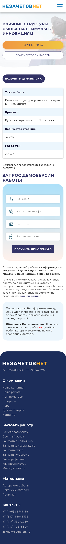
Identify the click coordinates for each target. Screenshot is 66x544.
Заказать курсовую (16, 454)
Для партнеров (13, 410)
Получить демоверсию (23, 78)
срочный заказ (33, 45)
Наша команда (13, 387)
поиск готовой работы (33, 55)
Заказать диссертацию (19, 445)
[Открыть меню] (59, 6)
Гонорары (9, 401)
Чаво (6, 405)
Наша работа (11, 392)
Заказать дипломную (18, 441)
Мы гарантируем (15, 463)
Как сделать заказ (15, 432)
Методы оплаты (14, 468)
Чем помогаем (13, 396)
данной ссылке (30, 296)
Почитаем (10, 494)
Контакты (9, 414)
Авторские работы (16, 485)
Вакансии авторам (16, 490)
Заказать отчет (13, 450)
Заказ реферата (14, 459)
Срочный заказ (13, 436)
